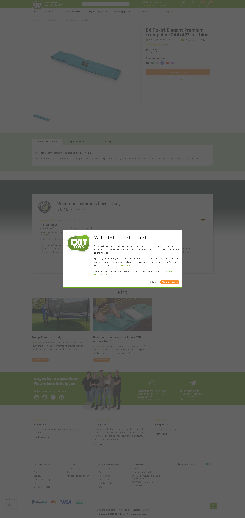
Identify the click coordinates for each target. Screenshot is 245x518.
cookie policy (126, 265)
